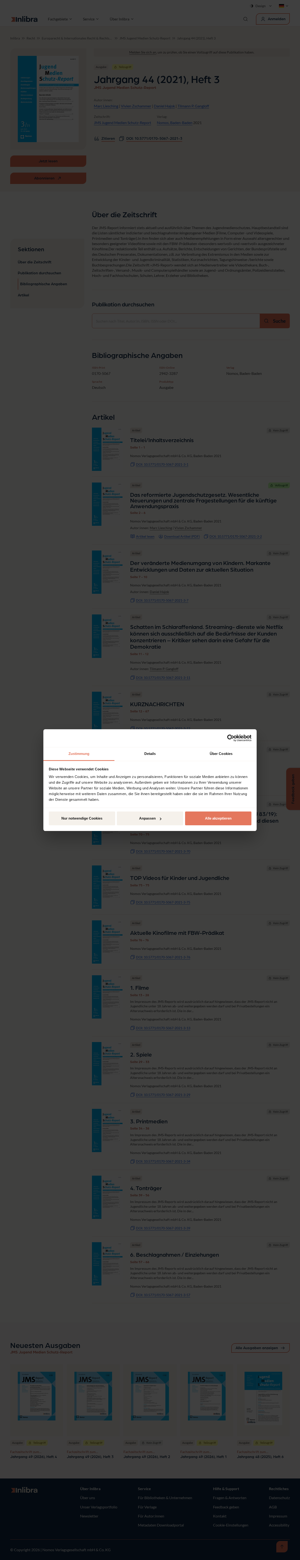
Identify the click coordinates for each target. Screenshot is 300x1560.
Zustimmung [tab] (79, 754)
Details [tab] (150, 754)
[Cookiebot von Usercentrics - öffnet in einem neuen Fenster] (230, 738)
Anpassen (147, 818)
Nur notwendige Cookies (81, 818)
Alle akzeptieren (218, 818)
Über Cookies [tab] (221, 754)
